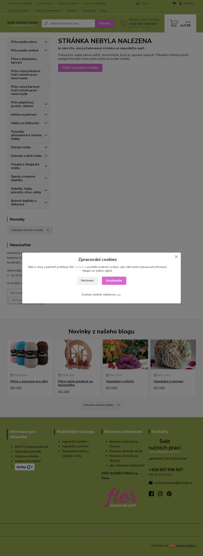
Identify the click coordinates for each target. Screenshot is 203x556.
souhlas (79, 267)
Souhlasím (114, 280)
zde (118, 294)
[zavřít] (176, 256)
